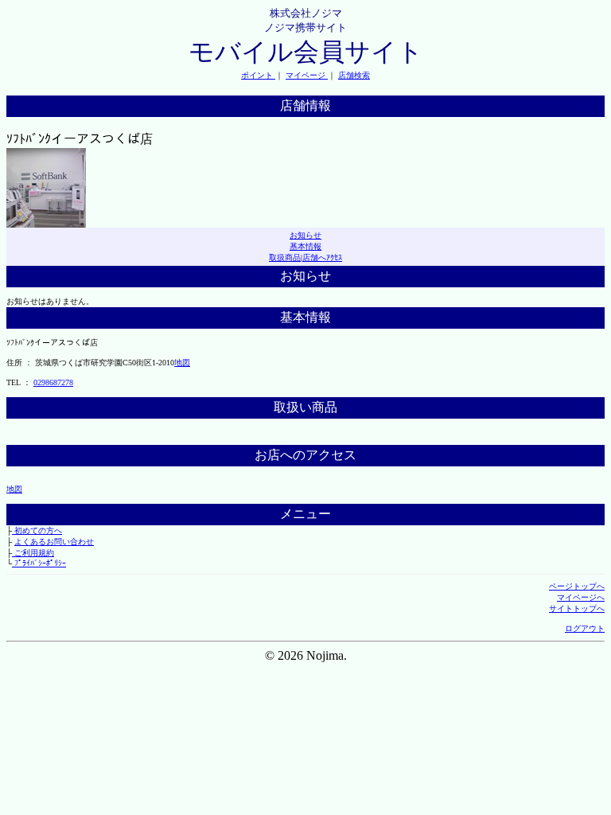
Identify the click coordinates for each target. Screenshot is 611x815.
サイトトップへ (577, 608)
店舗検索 (354, 75)
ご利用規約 (33, 552)
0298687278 (53, 382)
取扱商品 (285, 257)
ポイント (258, 75)
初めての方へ (37, 530)
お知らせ (305, 235)
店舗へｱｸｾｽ (322, 257)
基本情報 (305, 246)
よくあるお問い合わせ (54, 541)
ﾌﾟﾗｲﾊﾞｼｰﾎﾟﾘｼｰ (39, 563)
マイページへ (581, 597)
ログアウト (585, 628)
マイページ (307, 75)
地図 (182, 362)
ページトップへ (577, 586)
